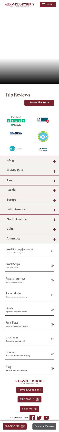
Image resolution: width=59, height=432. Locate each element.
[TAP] (43, 136)
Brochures (15, 339)
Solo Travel (17, 324)
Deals (16, 309)
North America (17, 219)
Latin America (16, 209)
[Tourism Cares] (43, 149)
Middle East (15, 170)
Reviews (18, 353)
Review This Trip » (39, 102)
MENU (49, 4)
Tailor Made (16, 295)
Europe (11, 199)
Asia (9, 180)
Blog (16, 368)
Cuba (10, 229)
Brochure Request (44, 426)
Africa (11, 161)
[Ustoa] (16, 133)
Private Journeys (15, 280)
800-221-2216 (13, 426)
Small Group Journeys (19, 251)
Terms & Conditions (30, 390)
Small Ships (13, 265)
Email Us (28, 409)
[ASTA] (16, 148)
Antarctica (13, 238)
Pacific (11, 190)
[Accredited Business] (43, 119)
